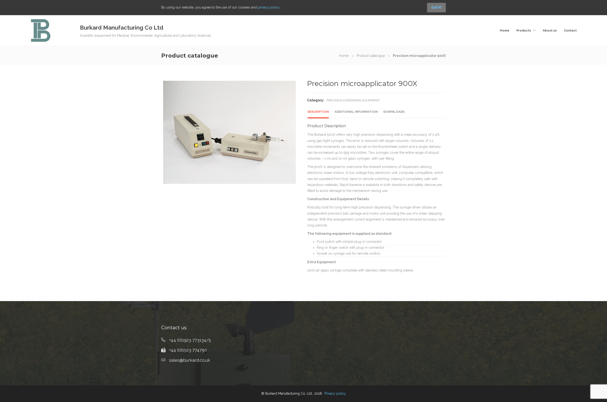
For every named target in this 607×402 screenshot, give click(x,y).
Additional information (356, 111)
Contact (570, 30)
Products (523, 30)
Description (318, 111)
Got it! (436, 7)
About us (550, 30)
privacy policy (268, 7)
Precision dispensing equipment (353, 100)
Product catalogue (371, 56)
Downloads (394, 111)
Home (504, 30)
